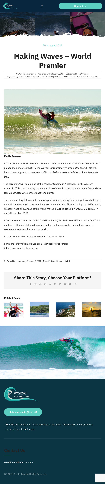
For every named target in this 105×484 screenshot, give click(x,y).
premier (28, 76)
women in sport (68, 76)
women (58, 76)
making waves (18, 76)
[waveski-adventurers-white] (10, 4)
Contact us (14, 450)
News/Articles (82, 74)
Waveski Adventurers (27, 74)
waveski (36, 76)
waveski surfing (47, 76)
